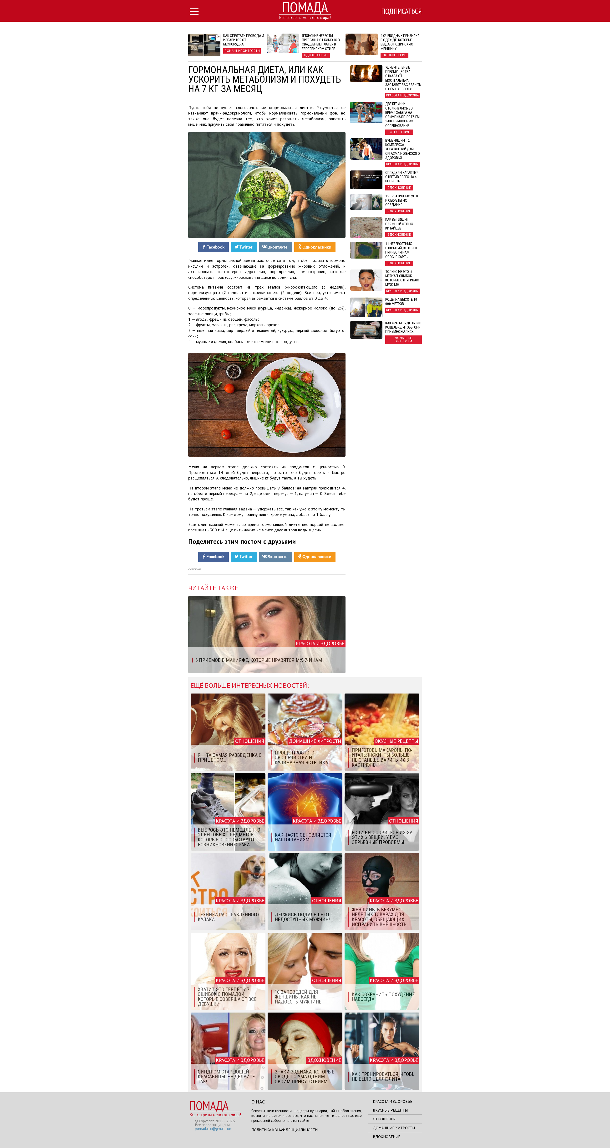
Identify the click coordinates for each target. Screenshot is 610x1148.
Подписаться (401, 11)
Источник (194, 569)
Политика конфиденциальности (284, 1130)
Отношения (384, 1119)
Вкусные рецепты (390, 1110)
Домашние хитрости (394, 1128)
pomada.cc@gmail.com (213, 1128)
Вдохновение (386, 1136)
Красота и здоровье (392, 1101)
